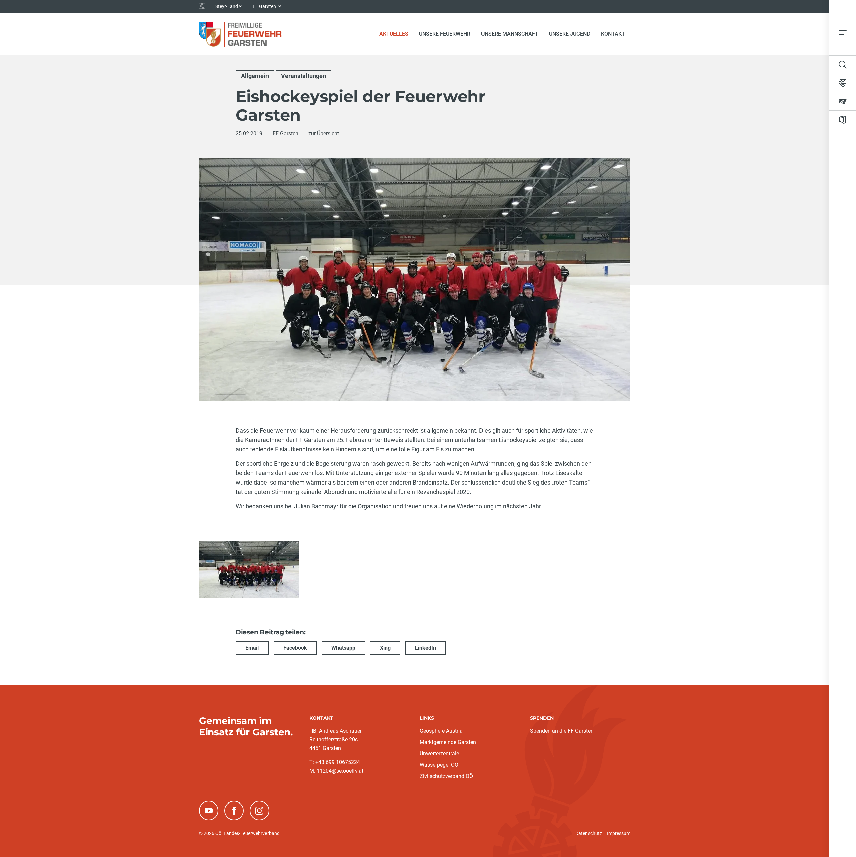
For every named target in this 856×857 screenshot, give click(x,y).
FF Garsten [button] (265, 6)
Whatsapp (343, 648)
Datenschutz (588, 833)
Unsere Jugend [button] (569, 34)
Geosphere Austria (441, 731)
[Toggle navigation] (842, 34)
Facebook (295, 648)
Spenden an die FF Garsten (562, 731)
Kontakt (613, 34)
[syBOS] (842, 101)
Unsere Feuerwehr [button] (444, 34)
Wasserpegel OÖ (439, 765)
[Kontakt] (842, 83)
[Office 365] (842, 120)
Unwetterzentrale (439, 753)
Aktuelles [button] (393, 34)
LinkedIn (425, 648)
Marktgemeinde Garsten (448, 742)
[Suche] (842, 65)
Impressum (618, 833)
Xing (385, 648)
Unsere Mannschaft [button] (509, 34)
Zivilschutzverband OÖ (446, 776)
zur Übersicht (323, 133)
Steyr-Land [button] (226, 6)
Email (252, 648)
